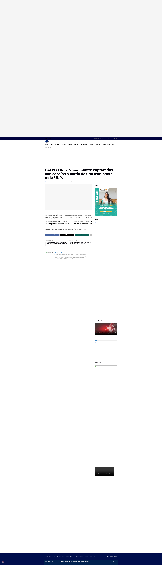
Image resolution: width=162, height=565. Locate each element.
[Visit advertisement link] (81, 68)
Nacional (57, 144)
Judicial (49, 147)
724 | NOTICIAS (56, 181)
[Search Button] (116, 144)
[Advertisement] (81, 158)
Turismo (104, 144)
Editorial (51, 144)
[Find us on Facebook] (106, 138)
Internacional (84, 144)
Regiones (64, 144)
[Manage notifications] (3, 562)
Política (70, 144)
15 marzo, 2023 (64, 181)
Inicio (46, 138)
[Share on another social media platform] (91, 235)
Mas (113, 144)
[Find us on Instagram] (111, 138)
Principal (49, 138)
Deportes (91, 144)
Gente (108, 144)
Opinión (98, 144)
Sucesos (76, 144)
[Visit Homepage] (47, 141)
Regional (73, 181)
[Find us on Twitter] (108, 138)
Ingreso (115, 138)
